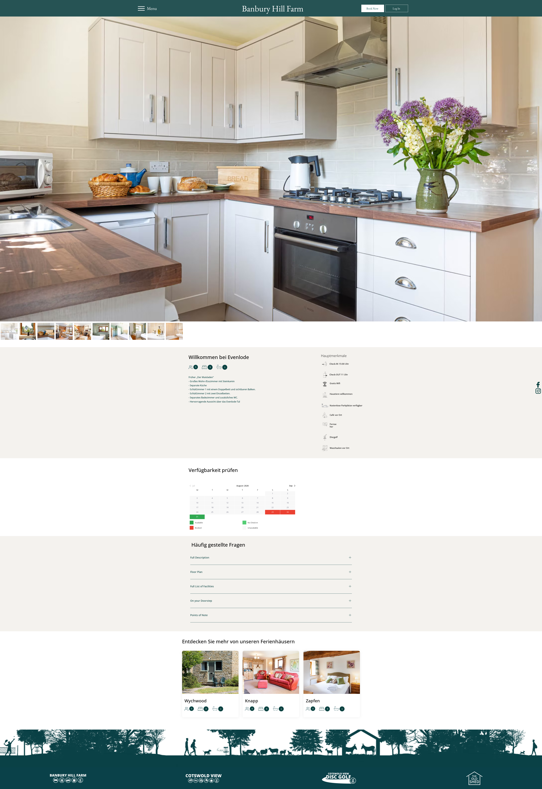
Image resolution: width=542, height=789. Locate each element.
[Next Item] (537, 169)
